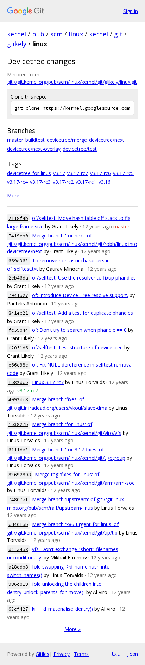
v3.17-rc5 (123, 173)
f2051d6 (18, 348)
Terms (81, 654)
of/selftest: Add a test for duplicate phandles (82, 312)
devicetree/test (80, 149)
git (118, 34)
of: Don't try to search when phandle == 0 (79, 330)
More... (15, 195)
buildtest (35, 139)
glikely (16, 44)
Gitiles (42, 654)
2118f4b (18, 218)
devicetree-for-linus (29, 173)
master (15, 139)
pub (38, 34)
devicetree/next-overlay (34, 149)
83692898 (19, 475)
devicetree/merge (67, 139)
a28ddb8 (18, 567)
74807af (18, 500)
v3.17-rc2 (63, 182)
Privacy (61, 654)
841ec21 (18, 313)
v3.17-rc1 (86, 182)
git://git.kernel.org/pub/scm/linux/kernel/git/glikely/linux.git (72, 82)
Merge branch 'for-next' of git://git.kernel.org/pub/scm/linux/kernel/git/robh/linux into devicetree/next (72, 243)
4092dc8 (18, 400)
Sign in (130, 11)
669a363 (18, 261)
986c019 (18, 584)
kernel (16, 34)
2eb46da (18, 278)
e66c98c (18, 365)
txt (115, 654)
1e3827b (18, 425)
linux (76, 34)
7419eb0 (18, 236)
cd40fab (18, 525)
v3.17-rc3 (40, 182)
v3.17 (59, 173)
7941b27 (18, 295)
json (132, 654)
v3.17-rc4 (17, 182)
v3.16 (105, 182)
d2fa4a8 (18, 549)
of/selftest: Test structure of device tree (77, 347)
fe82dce (18, 382)
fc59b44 (18, 330)
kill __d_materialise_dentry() (62, 608)
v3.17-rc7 (77, 173)
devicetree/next (106, 139)
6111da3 (18, 450)
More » (72, 629)
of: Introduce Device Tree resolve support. (80, 295)
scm (56, 34)
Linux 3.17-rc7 (48, 382)
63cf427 (18, 609)
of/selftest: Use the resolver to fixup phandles (84, 277)
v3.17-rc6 (100, 173)
